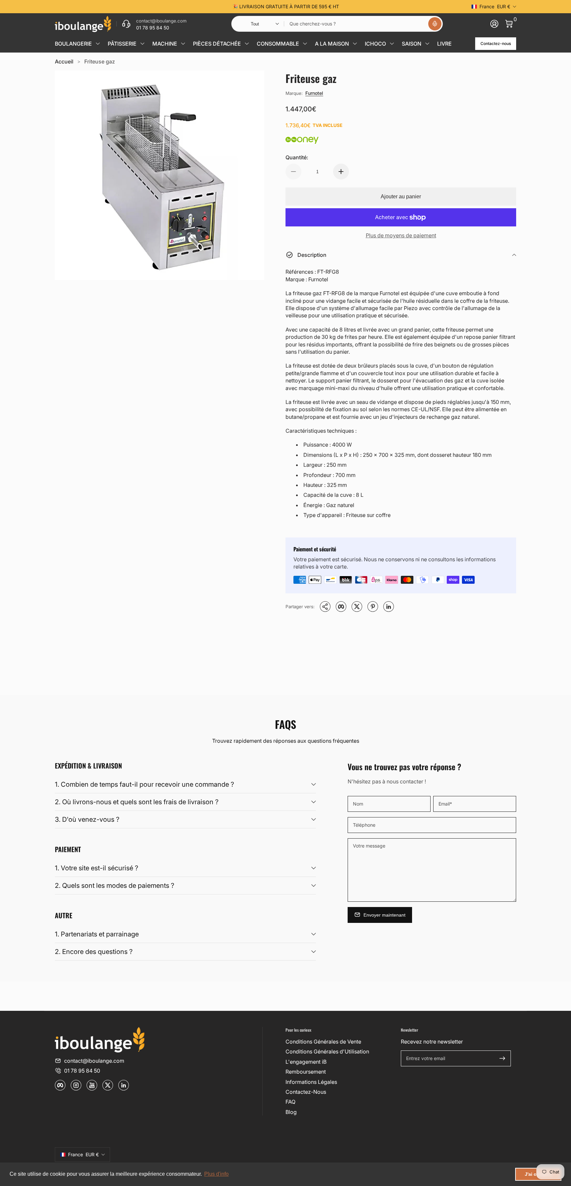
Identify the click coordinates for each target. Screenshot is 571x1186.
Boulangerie (73, 43)
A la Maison (332, 43)
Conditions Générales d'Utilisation (327, 1051)
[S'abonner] (502, 1058)
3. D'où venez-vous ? (87, 819)
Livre (444, 43)
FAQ (290, 1101)
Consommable (278, 43)
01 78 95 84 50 (82, 1070)
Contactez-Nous (306, 1091)
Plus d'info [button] (216, 1174)
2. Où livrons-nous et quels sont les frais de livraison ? (136, 802)
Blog (291, 1112)
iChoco (375, 43)
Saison (411, 43)
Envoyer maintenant (384, 914)
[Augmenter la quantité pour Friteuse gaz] (341, 171)
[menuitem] (341, 1041)
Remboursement (306, 1071)
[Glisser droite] (386, 6)
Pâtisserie (122, 43)
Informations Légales (311, 1082)
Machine (164, 43)
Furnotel (314, 93)
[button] (434, 23)
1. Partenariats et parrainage (97, 934)
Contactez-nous (495, 43)
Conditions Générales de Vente (323, 1041)
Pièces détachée (217, 43)
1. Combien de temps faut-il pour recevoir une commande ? (144, 784)
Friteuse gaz (99, 61)
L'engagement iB (306, 1061)
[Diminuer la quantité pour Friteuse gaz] (293, 171)
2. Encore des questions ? (94, 952)
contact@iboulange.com (94, 1060)
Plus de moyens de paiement (401, 235)
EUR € (494, 6)
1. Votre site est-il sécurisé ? (96, 868)
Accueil (64, 61)
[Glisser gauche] (185, 6)
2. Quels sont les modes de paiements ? (114, 886)
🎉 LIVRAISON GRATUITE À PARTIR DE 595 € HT (285, 6)
